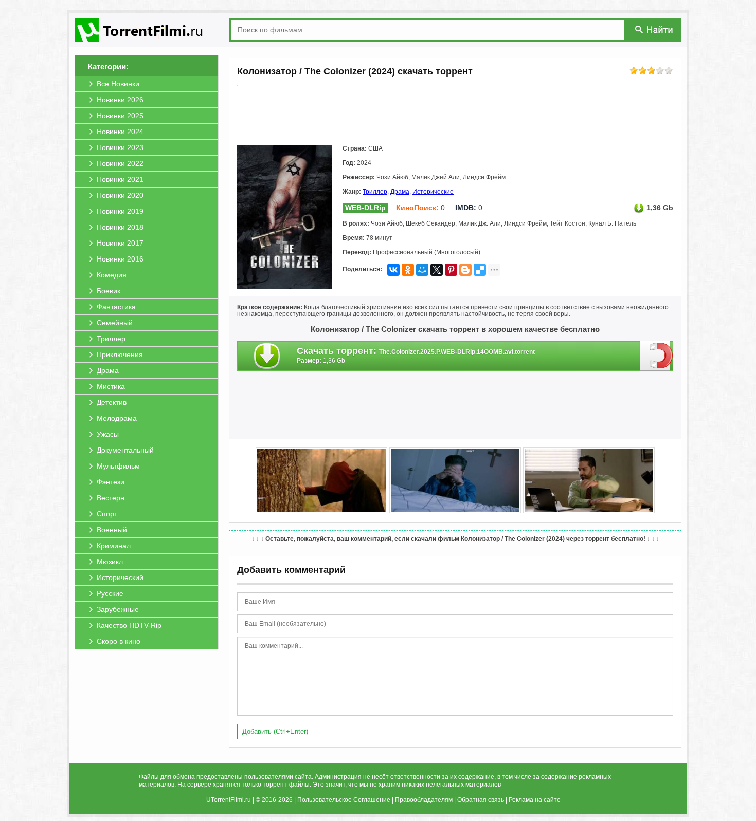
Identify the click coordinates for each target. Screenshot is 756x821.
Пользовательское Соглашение (343, 800)
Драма (399, 191)
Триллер (375, 191)
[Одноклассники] (408, 270)
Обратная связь (480, 800)
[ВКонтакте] (393, 270)
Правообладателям (424, 800)
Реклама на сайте (535, 800)
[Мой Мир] (422, 270)
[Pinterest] (451, 270)
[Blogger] (465, 270)
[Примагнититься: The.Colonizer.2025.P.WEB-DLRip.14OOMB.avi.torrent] (656, 355)
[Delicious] (480, 270)
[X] (436, 270)
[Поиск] (654, 30)
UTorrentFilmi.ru (228, 800)
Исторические (433, 191)
